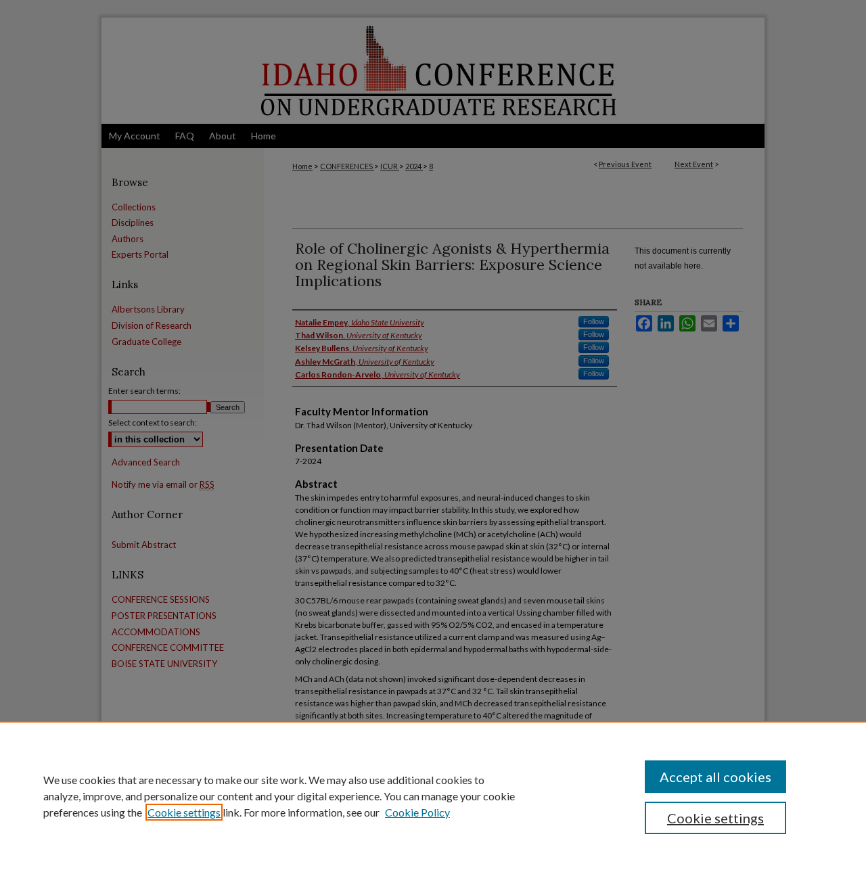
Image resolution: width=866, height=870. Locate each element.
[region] (433, 795)
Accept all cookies (715, 777)
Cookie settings (184, 812)
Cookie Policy (417, 812)
